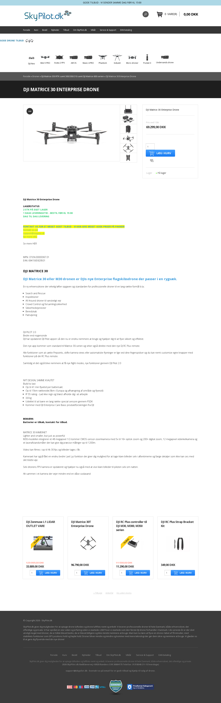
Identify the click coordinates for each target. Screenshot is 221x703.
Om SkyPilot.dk (80, 30)
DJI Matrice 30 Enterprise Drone (121, 76)
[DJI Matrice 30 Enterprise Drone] (71, 132)
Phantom (103, 63)
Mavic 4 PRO (88, 63)
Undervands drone (165, 62)
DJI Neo (31, 63)
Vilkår (93, 30)
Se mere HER (30, 243)
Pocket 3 (147, 63)
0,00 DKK (191, 14)
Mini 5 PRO (45, 63)
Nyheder (55, 30)
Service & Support (108, 30)
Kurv (36, 30)
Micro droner (132, 63)
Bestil (44, 30)
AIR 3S (73, 63)
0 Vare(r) (171, 14)
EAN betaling (126, 30)
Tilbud (66, 30)
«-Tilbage (97, 592)
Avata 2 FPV (59, 62)
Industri (117, 63)
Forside (26, 30)
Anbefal (109, 592)
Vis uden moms (124, 592)
